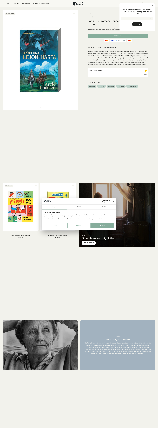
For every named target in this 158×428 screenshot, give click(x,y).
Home (89, 13)
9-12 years (121, 86)
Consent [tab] (54, 207)
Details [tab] (79, 206)
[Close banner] (113, 201)
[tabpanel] (118, 57)
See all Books (89, 243)
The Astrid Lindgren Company (41, 3)
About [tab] (103, 206)
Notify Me (117, 36)
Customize (78, 225)
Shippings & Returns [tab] (110, 47)
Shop (8, 3)
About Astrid (26, 3)
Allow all (102, 225)
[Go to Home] (79, 4)
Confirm (137, 24)
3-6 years (101, 86)
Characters (16, 3)
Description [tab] (91, 47)
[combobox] (137, 18)
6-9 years (111, 86)
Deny (55, 225)
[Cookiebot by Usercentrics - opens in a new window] (103, 201)
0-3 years (92, 86)
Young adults (132, 86)
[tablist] (118, 47)
